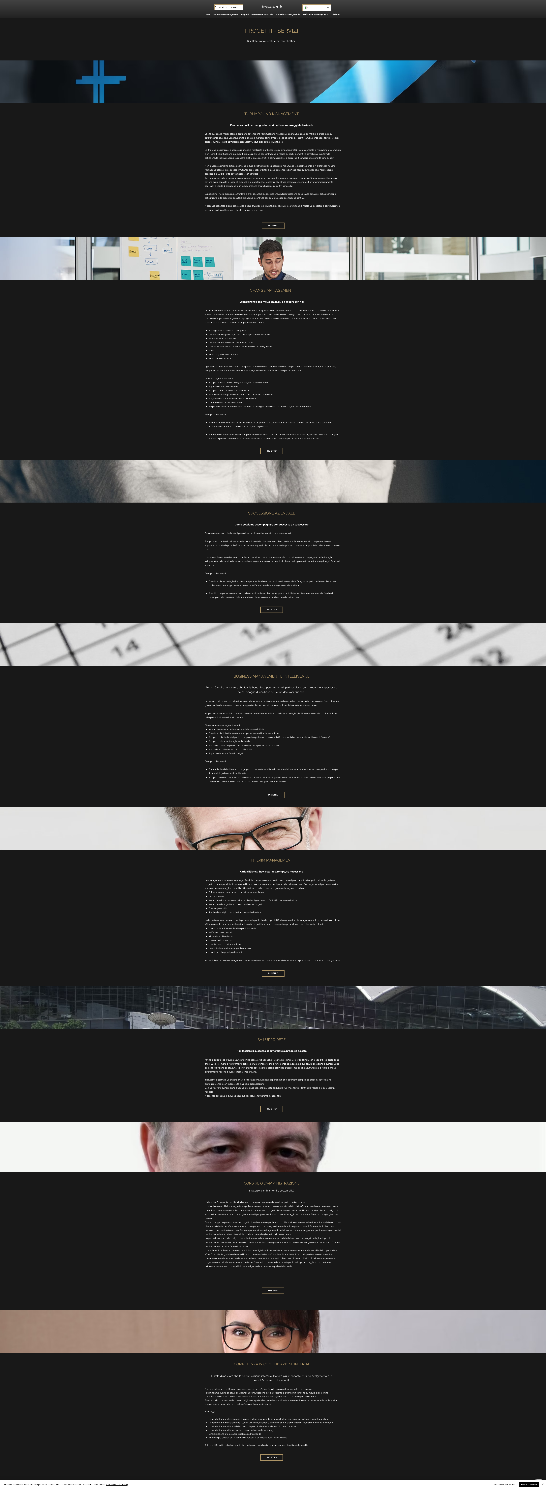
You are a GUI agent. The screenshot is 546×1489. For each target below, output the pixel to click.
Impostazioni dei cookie (504, 1484)
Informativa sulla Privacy (117, 1484)
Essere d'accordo (529, 1484)
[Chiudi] (542, 1484)
